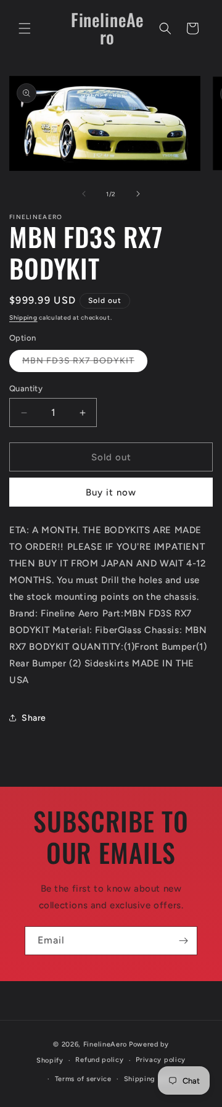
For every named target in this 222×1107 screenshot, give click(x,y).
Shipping (23, 317)
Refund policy (99, 1060)
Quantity (26, 388)
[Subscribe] (183, 940)
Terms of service (83, 1079)
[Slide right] (138, 193)
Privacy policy (161, 1060)
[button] (24, 28)
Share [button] (34, 718)
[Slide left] (83, 193)
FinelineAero (105, 1044)
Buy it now (111, 492)
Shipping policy (152, 1079)
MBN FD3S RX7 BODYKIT (84, 363)
